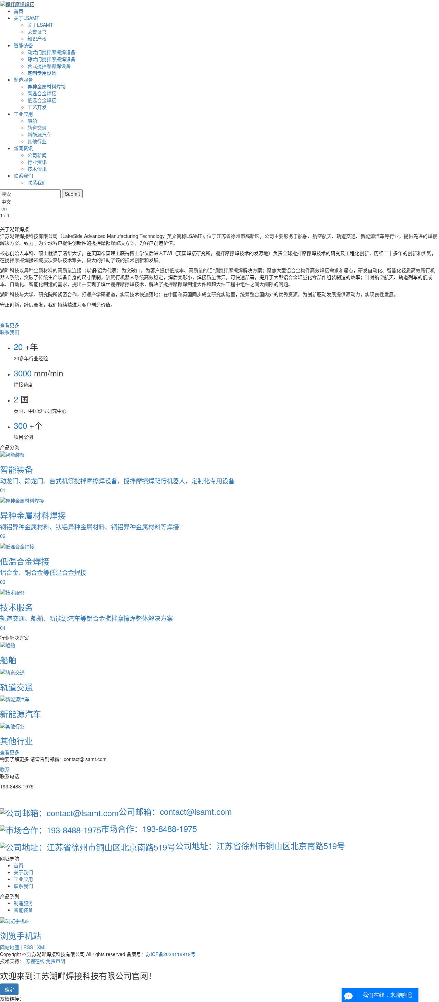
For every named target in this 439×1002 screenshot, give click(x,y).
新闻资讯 (23, 148)
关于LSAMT (26, 17)
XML (42, 947)
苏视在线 (35, 960)
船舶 (32, 120)
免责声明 (55, 960)
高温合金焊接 (41, 93)
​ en (3, 208)
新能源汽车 (39, 134)
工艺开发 (37, 107)
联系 (5, 769)
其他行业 (37, 141)
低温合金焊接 (41, 100)
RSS (28, 947)
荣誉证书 (37, 31)
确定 (9, 989)
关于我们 (23, 872)
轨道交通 (37, 127)
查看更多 (9, 325)
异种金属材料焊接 (46, 86)
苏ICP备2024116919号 (170, 954)
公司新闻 (37, 155)
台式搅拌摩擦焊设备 (49, 65)
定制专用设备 (41, 72)
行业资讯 (37, 161)
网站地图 (9, 947)
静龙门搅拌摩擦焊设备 (51, 59)
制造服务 (23, 79)
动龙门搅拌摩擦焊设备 (51, 52)
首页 (18, 11)
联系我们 (23, 175)
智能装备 (23, 45)
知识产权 (37, 38)
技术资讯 (37, 168)
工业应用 (23, 113)
